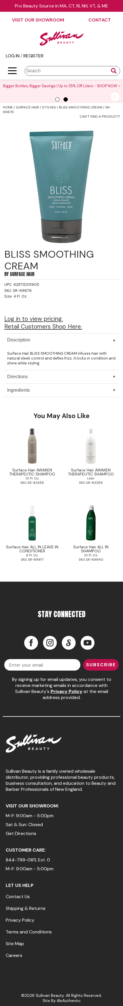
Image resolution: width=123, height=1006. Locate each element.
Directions (17, 376)
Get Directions (21, 833)
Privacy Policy (66, 691)
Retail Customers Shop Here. (43, 326)
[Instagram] (50, 643)
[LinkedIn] (68, 643)
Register (33, 56)
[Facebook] (31, 643)
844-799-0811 (21, 860)
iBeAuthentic (69, 1000)
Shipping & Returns (25, 908)
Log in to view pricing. (33, 319)
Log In (13, 56)
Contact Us (18, 897)
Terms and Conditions (29, 932)
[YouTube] (87, 643)
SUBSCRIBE (101, 665)
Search (114, 71)
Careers (14, 955)
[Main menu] (12, 71)
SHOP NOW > (108, 85)
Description (18, 339)
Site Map (15, 944)
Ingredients (18, 390)
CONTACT (99, 20)
